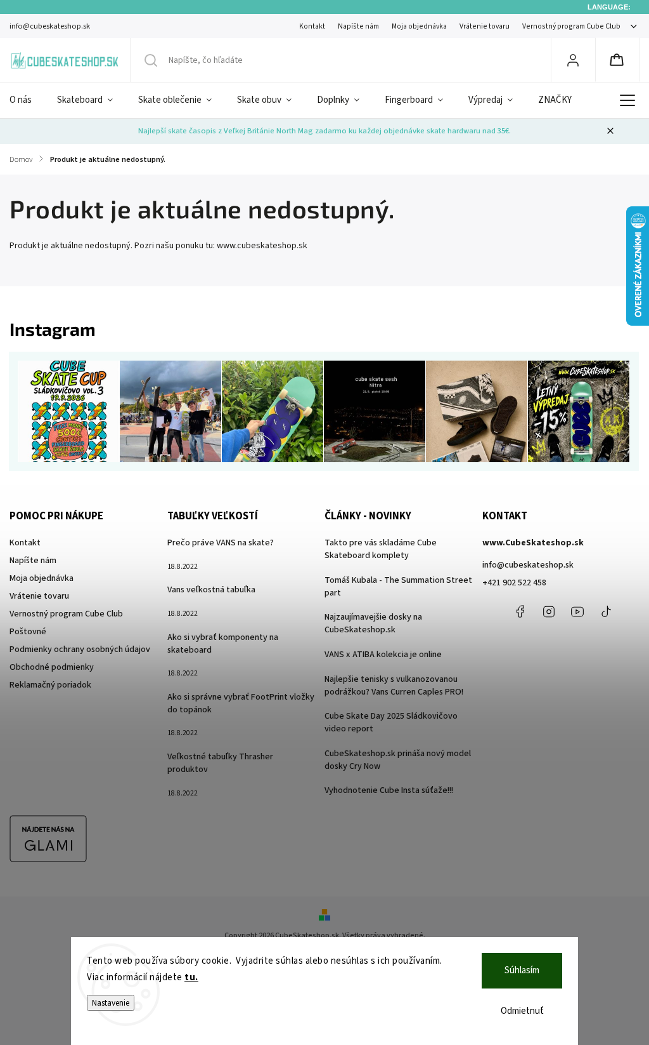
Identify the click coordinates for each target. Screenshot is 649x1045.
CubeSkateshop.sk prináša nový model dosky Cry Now (397, 760)
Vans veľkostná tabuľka (211, 589)
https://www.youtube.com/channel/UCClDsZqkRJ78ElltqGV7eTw (577, 611)
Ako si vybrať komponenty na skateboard (222, 643)
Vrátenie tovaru (484, 26)
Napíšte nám (358, 26)
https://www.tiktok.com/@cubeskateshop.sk (605, 611)
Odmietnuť (522, 1011)
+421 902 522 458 (514, 582)
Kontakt (312, 26)
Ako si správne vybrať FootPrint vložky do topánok (240, 703)
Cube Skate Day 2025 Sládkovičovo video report (391, 722)
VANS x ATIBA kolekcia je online (383, 654)
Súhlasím (521, 970)
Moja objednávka (419, 26)
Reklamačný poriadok (50, 685)
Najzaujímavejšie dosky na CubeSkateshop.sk (373, 623)
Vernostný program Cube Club (571, 26)
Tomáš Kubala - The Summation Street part (398, 586)
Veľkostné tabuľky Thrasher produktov (220, 763)
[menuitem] (27, 100)
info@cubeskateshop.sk (528, 565)
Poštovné (28, 631)
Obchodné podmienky (52, 667)
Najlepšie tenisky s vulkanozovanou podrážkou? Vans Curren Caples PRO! (393, 685)
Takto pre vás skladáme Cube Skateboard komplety (380, 549)
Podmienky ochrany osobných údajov (80, 649)
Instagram (548, 611)
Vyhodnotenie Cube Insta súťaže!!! (388, 790)
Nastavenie (110, 1003)
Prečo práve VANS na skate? (220, 542)
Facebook (520, 611)
